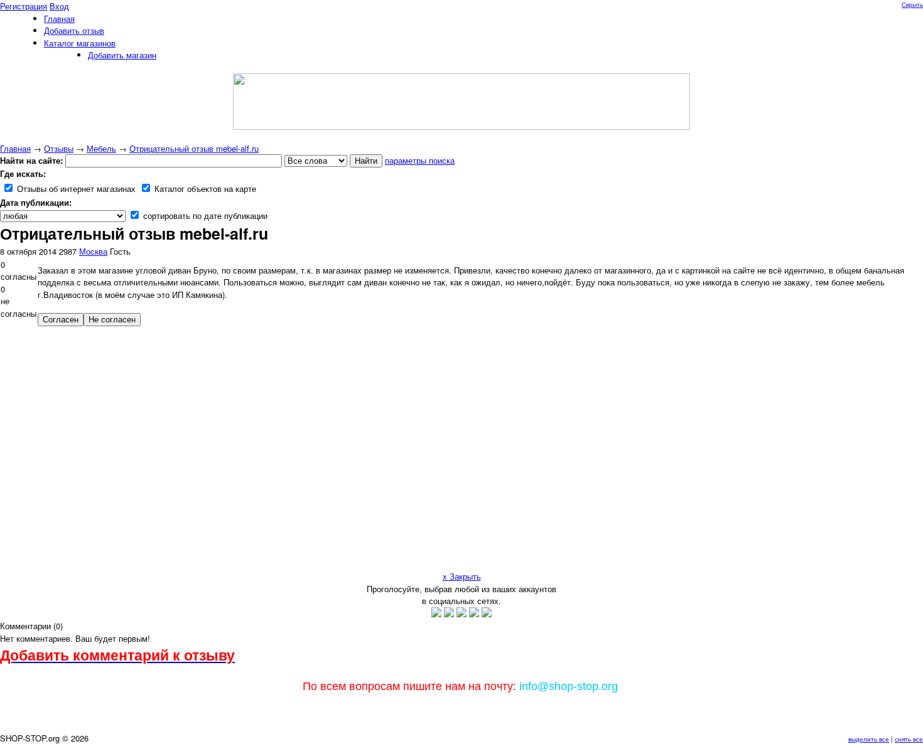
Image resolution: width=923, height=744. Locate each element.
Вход (59, 6)
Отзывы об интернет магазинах (75, 188)
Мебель (101, 148)
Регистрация (23, 6)
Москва (93, 251)
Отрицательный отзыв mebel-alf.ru (194, 148)
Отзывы (58, 148)
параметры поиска (420, 160)
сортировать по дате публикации (204, 215)
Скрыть (912, 4)
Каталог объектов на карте (204, 188)
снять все (909, 739)
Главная (15, 148)
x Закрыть (462, 576)
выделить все (868, 739)
